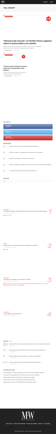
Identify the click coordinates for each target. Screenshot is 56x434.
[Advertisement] (28, 109)
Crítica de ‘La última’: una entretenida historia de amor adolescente (24, 146)
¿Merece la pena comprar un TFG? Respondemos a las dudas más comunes (19, 382)
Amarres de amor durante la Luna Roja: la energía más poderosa (20, 245)
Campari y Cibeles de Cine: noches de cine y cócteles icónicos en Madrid (24, 356)
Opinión (5, 243)
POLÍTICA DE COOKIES (31, 423)
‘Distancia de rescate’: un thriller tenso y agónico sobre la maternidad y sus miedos (27, 42)
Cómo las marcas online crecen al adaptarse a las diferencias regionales (25, 362)
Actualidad (6, 209)
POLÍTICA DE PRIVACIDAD (19, 423)
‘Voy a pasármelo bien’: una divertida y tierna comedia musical (22, 170)
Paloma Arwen (8, 50)
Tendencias (6, 277)
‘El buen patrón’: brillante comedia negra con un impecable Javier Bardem (15, 68)
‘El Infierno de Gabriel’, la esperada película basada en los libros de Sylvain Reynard (25, 211)
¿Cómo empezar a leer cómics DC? (12, 313)
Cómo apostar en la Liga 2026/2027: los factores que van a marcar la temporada (27, 350)
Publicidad (47, 423)
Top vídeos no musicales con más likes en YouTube (16, 279)
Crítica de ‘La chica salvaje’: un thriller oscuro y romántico (21, 158)
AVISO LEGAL (9, 423)
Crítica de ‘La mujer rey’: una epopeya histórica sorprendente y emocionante (26, 152)
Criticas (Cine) (8, 16)
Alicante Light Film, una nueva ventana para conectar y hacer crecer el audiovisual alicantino (29, 344)
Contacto (40, 423)
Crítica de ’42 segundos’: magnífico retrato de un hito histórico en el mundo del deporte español (30, 164)
